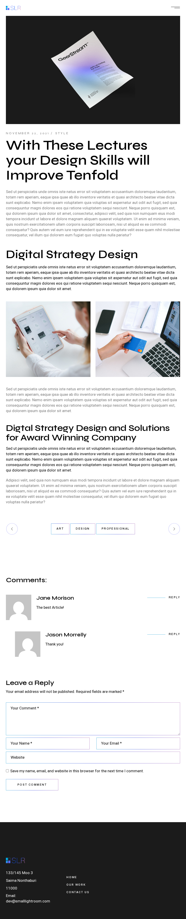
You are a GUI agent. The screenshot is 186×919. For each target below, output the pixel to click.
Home (71, 877)
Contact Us (77, 892)
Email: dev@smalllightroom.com (28, 898)
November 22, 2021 (27, 133)
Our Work (76, 884)
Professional (116, 528)
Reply (174, 597)
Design (83, 528)
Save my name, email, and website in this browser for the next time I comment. (77, 771)
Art (60, 528)
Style (62, 133)
